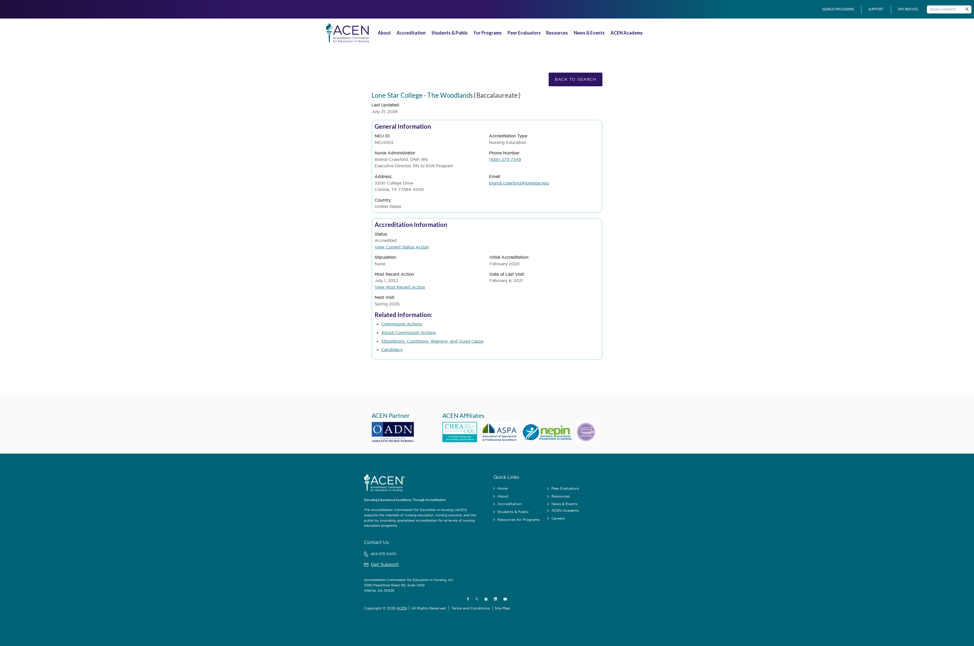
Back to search (575, 79)
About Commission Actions (408, 332)
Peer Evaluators (524, 33)
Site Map (502, 608)
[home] (346, 33)
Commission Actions (401, 323)
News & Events (589, 33)
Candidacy (392, 349)
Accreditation (411, 33)
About (384, 33)
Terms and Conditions (470, 608)
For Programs (488, 33)
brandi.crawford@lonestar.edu (519, 183)
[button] (385, 33)
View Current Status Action (402, 247)
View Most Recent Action (400, 287)
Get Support (385, 564)
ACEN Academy (627, 33)
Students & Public (449, 33)
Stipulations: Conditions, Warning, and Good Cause (432, 341)
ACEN (402, 608)
